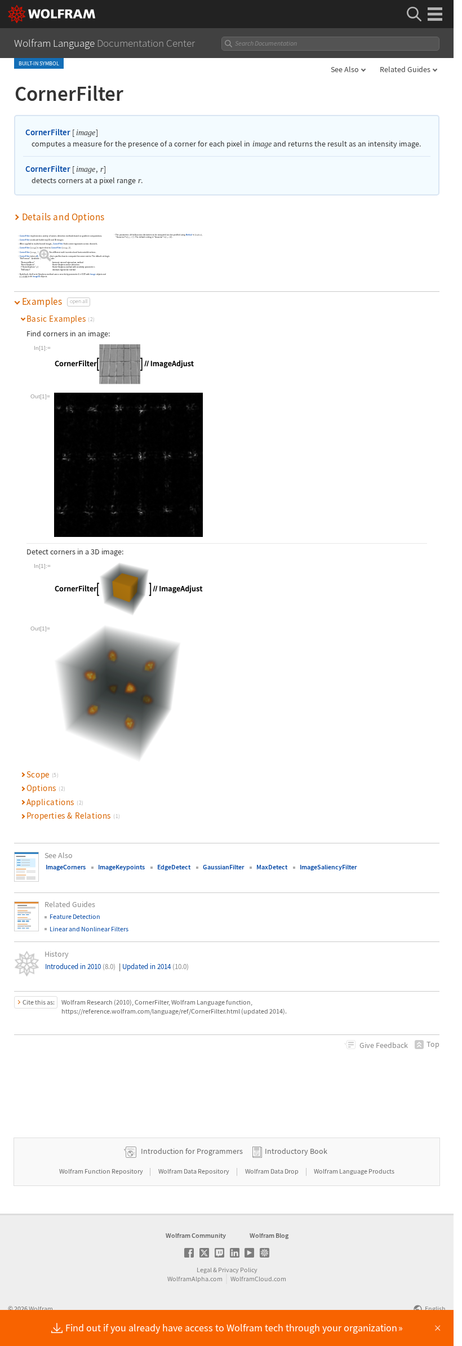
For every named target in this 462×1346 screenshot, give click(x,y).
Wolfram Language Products (354, 1171)
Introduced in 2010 (80, 966)
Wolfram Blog (269, 1235)
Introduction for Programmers (192, 1151)
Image (93, 274)
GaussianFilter (223, 867)
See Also (345, 69)
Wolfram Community (196, 1235)
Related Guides (405, 69)
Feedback (383, 1045)
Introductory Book (296, 1151)
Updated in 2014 (155, 966)
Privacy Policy (237, 1269)
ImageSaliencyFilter (328, 867)
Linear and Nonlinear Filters (89, 929)
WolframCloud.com (258, 1278)
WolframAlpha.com (195, 1278)
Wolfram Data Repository (194, 1171)
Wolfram (41, 1308)
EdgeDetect (173, 867)
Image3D (36, 277)
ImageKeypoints (121, 867)
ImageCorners (66, 867)
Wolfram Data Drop (272, 1171)
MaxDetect (271, 867)
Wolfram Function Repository (101, 1171)
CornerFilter (47, 132)
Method (40, 256)
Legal (204, 1269)
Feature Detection (75, 916)
